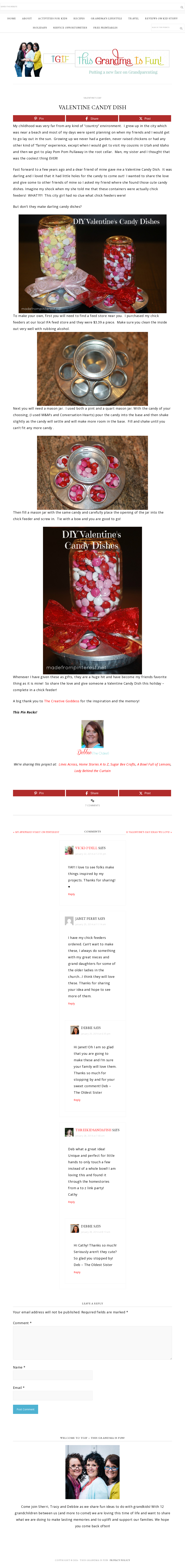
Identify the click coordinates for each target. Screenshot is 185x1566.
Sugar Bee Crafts (122, 764)
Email (19, 1387)
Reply (71, 894)
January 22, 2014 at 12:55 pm (90, 853)
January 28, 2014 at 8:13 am (95, 1232)
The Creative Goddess (61, 701)
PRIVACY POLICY (120, 1560)
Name (19, 1367)
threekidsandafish (93, 1130)
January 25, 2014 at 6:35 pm (95, 1033)
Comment (22, 1323)
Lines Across (68, 764)
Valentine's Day (92, 98)
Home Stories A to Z (94, 764)
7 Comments (92, 805)
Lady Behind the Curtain (92, 771)
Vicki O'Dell (86, 848)
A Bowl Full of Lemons (154, 764)
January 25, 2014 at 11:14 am (90, 924)
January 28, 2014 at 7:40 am (90, 1135)
